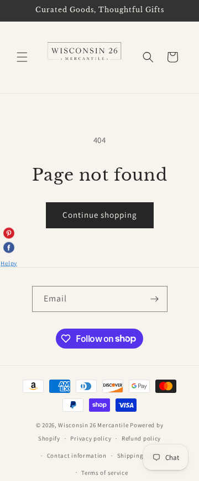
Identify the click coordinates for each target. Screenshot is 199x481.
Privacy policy (90, 438)
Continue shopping (99, 214)
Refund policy (141, 438)
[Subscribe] (155, 299)
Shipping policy (140, 455)
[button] (22, 57)
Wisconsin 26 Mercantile (93, 425)
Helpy (9, 263)
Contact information (77, 455)
